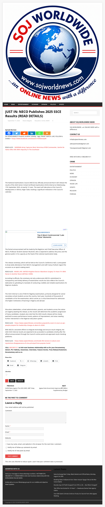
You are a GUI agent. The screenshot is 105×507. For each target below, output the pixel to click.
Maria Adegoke (27, 121)
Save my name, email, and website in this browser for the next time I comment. (34, 444)
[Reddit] (24, 133)
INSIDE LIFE (74, 184)
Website (8, 438)
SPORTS (72, 187)
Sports (61, 104)
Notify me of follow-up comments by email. (22, 447)
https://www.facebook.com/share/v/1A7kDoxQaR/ (29, 139)
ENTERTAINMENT (23, 104)
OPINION (44, 104)
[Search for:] (84, 113)
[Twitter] (16, 133)
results (20, 381)
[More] (47, 133)
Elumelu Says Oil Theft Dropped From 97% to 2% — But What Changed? (75, 485)
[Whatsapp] (39, 133)
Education (38, 121)
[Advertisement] (36, 167)
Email (7, 432)
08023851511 (13, 347)
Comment (8, 411)
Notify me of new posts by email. (19, 451)
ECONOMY (35, 104)
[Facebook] (9, 133)
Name (7, 426)
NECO (12, 381)
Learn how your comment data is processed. (47, 462)
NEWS (13, 104)
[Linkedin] (31, 133)
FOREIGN (73, 194)
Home (6, 104)
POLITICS (53, 104)
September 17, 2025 (14, 121)
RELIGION (73, 191)
